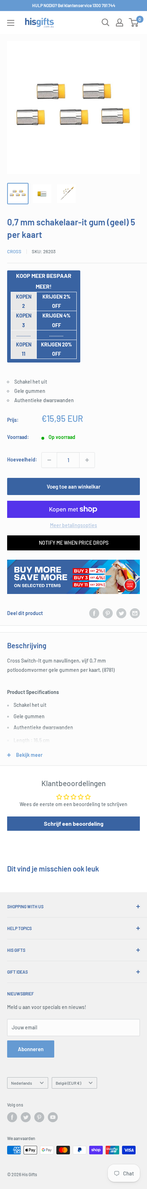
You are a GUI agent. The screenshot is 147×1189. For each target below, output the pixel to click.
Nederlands (21, 1082)
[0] (134, 22)
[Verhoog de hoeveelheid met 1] (87, 460)
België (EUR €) (68, 1082)
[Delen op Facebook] (94, 613)
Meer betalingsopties (73, 525)
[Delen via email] (135, 613)
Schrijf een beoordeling (73, 823)
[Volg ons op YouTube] (53, 1117)
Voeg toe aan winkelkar (74, 486)
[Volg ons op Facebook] (12, 1117)
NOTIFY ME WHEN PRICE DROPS (73, 543)
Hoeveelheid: (22, 459)
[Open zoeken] (106, 22)
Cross (14, 251)
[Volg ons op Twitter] (26, 1117)
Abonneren (31, 1049)
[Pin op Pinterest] (108, 613)
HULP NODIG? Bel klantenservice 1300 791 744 (73, 5)
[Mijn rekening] (119, 22)
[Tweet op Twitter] (121, 613)
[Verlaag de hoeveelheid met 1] (49, 460)
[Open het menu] (10, 23)
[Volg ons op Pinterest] (39, 1117)
